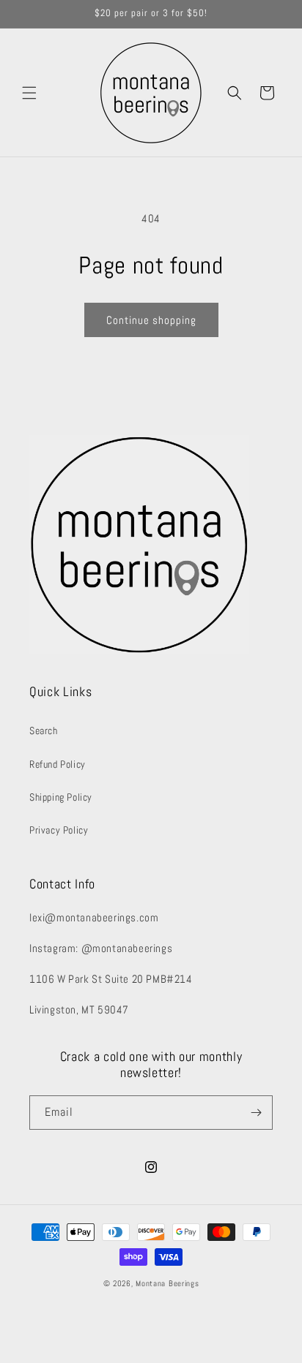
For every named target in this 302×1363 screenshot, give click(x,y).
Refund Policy (57, 764)
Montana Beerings (167, 1283)
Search (43, 730)
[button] (29, 93)
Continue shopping (151, 320)
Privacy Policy (58, 830)
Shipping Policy (60, 797)
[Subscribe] (256, 1112)
